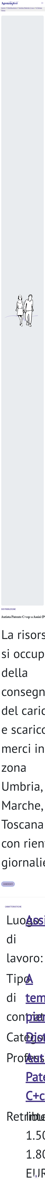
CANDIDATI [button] (8, 884)
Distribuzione (12, 8)
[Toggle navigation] (42, 3)
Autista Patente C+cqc (26, 8)
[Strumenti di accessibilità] (36, 1176)
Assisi (3, 8)
